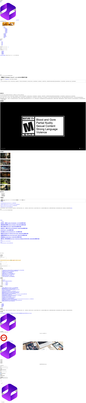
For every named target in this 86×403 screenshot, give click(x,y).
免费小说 (14, 313)
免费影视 (3, 53)
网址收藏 (3, 304)
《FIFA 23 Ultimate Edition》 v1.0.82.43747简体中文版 (8, 276)
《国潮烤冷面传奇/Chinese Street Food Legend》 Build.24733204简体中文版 (13, 235)
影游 (27, 313)
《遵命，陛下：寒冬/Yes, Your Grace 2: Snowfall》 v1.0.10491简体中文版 (8, 205)
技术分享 (5, 33)
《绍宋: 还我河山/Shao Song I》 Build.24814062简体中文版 (10, 226)
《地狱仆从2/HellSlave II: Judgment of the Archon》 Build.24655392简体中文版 (14, 233)
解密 (1, 313)
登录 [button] (0, 1)
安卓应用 (6, 29)
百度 (2, 42)
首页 (4, 27)
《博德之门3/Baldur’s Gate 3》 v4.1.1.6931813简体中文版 (8, 273)
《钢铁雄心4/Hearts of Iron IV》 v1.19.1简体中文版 (8, 271)
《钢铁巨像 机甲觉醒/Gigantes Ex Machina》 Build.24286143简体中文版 (13, 224)
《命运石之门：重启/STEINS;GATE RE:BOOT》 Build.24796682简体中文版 (13, 228)
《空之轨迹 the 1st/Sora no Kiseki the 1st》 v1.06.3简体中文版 (11, 231)
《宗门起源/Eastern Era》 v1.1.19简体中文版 (7, 294)
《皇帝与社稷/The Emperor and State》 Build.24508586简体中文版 (9, 299)
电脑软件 (6, 28)
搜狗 (2, 44)
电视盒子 (6, 31)
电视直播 (23, 313)
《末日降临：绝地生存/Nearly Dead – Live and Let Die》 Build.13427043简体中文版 (9, 204)
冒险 (11, 313)
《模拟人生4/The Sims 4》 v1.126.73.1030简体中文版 (8, 274)
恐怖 (18, 313)
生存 (29, 313)
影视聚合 (10, 313)
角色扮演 (3, 221)
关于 (4, 37)
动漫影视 (5, 35)
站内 (2, 41)
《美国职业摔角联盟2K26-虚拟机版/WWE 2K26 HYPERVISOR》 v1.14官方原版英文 (11, 295)
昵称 (0, 264)
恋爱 (6, 313)
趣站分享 (5, 34)
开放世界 (31, 313)
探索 (0, 313)
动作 (17, 313)
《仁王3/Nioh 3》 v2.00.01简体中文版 (6, 290)
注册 (0, 40)
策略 (8, 313)
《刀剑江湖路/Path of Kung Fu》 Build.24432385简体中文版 (8, 297)
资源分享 (2, 55)
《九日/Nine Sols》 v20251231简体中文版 (6, 296)
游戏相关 (4, 55)
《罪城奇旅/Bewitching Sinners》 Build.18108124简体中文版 (8, 293)
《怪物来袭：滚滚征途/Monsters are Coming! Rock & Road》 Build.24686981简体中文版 (12, 300)
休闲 (25, 313)
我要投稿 (3, 305)
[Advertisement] (43, 60)
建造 (12, 313)
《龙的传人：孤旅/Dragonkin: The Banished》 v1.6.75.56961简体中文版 (10, 287)
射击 (16, 313)
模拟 (26, 313)
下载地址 (2, 201)
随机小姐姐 (5, 36)
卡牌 (5, 313)
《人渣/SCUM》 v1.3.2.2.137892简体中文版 (7, 272)
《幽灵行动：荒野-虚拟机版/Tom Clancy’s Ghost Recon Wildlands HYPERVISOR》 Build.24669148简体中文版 (19, 238)
